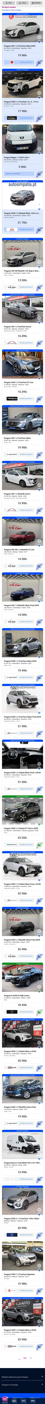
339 (25, 1358)
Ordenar (24, 2)
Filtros (10, 2)
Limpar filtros (37, 2)
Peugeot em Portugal (10, 1385)
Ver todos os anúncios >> (26, 62)
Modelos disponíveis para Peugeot (15, 1377)
